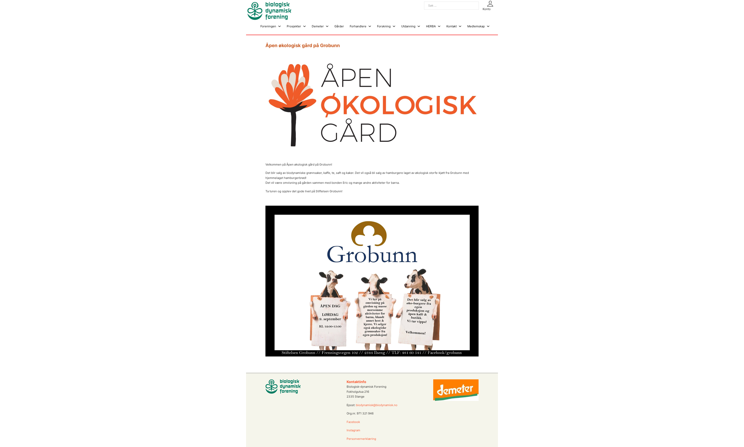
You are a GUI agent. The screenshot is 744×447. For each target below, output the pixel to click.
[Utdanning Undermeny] (418, 26)
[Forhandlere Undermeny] (369, 26)
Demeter (318, 26)
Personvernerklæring (361, 439)
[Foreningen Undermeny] (279, 26)
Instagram (354, 430)
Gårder (339, 26)
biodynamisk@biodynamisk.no (376, 405)
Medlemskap (476, 26)
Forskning (384, 26)
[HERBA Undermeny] (439, 26)
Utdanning (408, 26)
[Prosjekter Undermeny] (304, 26)
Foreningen (268, 26)
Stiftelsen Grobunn (329, 191)
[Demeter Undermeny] (327, 26)
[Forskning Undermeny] (394, 26)
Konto (487, 9)
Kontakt (451, 26)
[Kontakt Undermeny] (460, 26)
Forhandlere (358, 26)
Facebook (353, 422)
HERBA (431, 26)
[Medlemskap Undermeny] (488, 26)
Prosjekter (294, 26)
